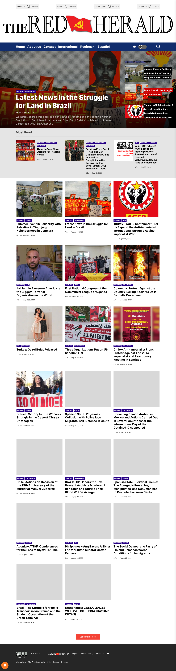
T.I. (115, 239)
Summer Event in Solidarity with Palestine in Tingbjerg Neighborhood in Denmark (38, 227)
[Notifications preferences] (5, 665)
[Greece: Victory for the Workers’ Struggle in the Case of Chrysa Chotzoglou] (39, 389)
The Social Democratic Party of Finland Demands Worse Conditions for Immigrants (135, 550)
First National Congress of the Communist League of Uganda (86, 290)
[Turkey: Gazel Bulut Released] (39, 324)
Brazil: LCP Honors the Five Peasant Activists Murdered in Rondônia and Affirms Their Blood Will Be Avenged (86, 487)
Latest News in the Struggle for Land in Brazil (62, 101)
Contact (50, 47)
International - (22, 662)
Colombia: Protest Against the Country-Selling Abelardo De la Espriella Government (135, 292)
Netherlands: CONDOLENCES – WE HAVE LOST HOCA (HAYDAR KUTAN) (87, 611)
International (68, 47)
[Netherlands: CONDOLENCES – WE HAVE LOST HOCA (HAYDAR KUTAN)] (88, 582)
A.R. (17, 113)
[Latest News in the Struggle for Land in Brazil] (88, 199)
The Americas (30, 91)
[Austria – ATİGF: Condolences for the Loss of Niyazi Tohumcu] (39, 521)
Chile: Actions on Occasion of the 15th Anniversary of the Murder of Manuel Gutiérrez (36, 485)
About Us (100, 653)
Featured (19, 91)
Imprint (75, 653)
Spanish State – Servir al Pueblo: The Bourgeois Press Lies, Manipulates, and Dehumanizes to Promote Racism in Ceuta (136, 487)
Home (20, 47)
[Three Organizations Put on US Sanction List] (88, 324)
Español (104, 47)
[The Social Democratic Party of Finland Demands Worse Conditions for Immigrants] (137, 521)
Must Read (41, 146)
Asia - (44, 662)
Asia (136, 143)
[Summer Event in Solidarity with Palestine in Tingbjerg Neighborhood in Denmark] (39, 199)
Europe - (57, 662)
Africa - (50, 662)
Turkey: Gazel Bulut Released (36, 349)
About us (34, 47)
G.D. (87, 173)
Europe (28, 220)
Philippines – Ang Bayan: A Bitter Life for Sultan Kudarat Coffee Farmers (87, 550)
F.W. (66, 296)
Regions (86, 47)
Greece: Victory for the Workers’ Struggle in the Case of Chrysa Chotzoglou (38, 417)
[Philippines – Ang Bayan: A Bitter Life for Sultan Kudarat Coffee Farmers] (88, 521)
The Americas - (34, 662)
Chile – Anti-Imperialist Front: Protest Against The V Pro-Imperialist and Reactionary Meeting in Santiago (134, 354)
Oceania (64, 662)
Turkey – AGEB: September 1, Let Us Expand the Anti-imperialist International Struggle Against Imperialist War (136, 229)
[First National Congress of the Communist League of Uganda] (88, 263)
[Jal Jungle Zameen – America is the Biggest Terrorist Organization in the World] (39, 263)
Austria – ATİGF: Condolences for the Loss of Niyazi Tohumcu (37, 548)
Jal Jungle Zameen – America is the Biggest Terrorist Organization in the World (38, 292)
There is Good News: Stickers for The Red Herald (48, 152)
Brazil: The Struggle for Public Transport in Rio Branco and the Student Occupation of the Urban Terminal (38, 613)
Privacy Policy (87, 653)
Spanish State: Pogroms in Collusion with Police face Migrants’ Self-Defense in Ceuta (87, 417)
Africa (76, 285)
